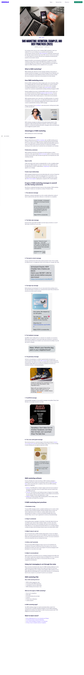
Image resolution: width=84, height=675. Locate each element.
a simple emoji (46, 166)
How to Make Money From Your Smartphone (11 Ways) (37, 618)
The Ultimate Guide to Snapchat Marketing (35, 619)
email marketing (48, 87)
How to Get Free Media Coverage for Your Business (36, 621)
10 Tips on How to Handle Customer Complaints (36, 622)
